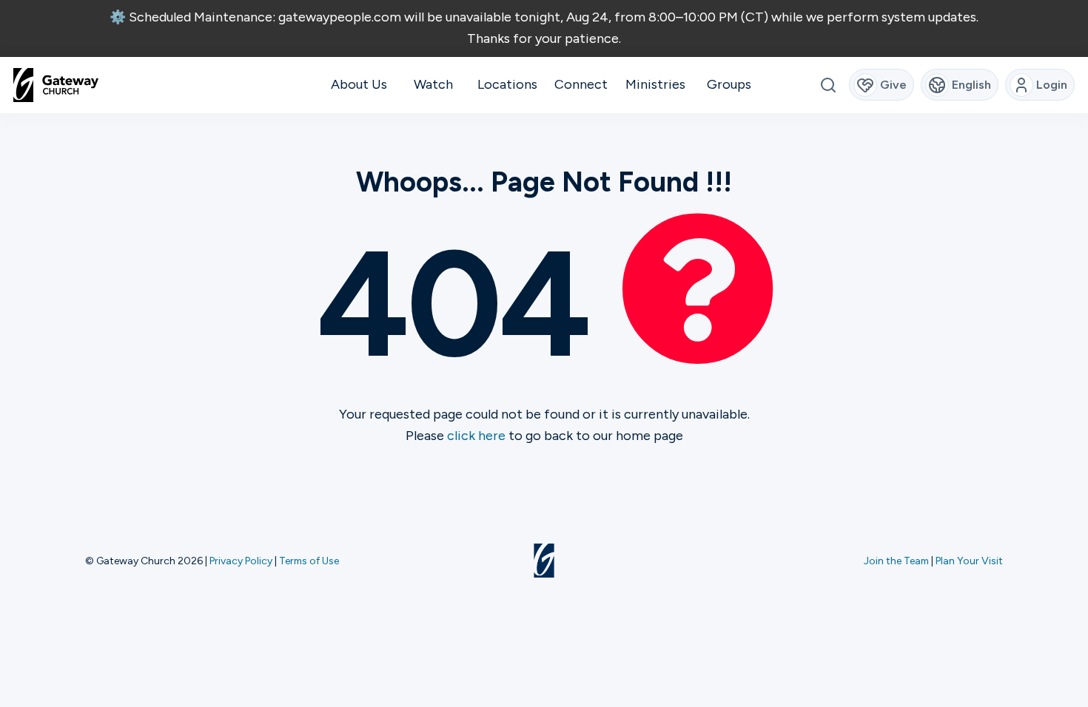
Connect (581, 84)
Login (1051, 85)
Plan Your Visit (969, 560)
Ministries (655, 84)
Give (893, 85)
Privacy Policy (240, 560)
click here (476, 435)
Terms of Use (309, 560)
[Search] (827, 84)
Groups (729, 84)
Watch (433, 84)
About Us (359, 84)
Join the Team (896, 560)
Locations (507, 84)
